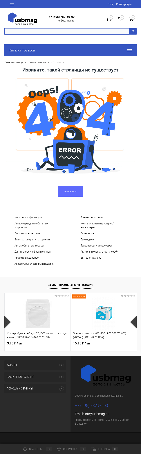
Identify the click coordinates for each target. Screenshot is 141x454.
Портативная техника (27, 233)
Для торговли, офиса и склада (33, 251)
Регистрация (124, 4)
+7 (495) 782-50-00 (62, 17)
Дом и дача (87, 239)
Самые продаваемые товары (70, 285)
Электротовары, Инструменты (33, 239)
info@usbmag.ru (65, 20)
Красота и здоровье (27, 257)
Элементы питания (92, 217)
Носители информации (28, 217)
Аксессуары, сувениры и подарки (34, 263)
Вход (110, 4)
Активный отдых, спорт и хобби (99, 251)
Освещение (87, 233)
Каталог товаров (22, 50)
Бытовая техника (91, 257)
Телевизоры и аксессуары (96, 245)
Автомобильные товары (29, 245)
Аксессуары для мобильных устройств (31, 225)
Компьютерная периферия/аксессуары (97, 225)
